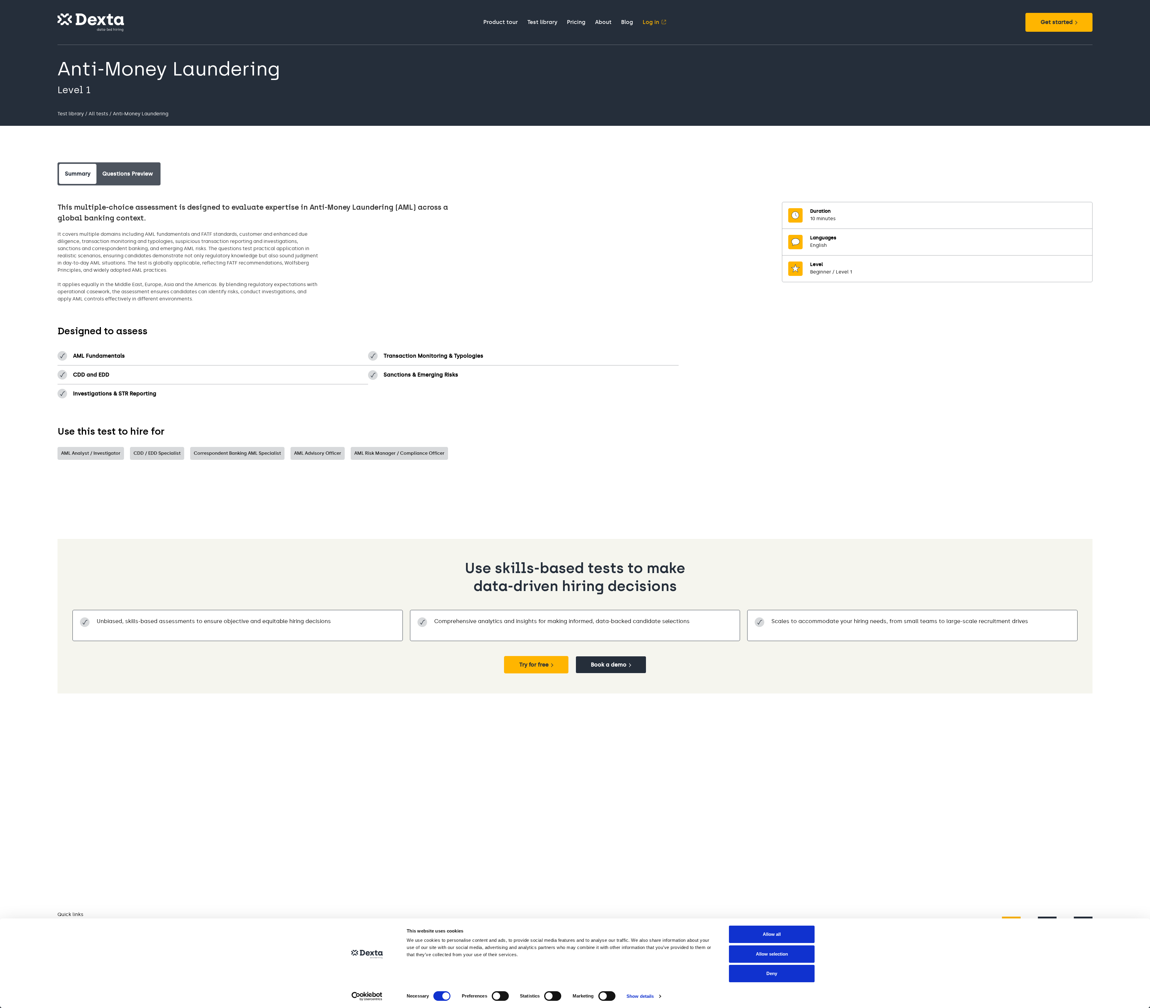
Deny (771, 973)
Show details (640, 996)
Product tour (500, 22)
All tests (98, 114)
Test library (542, 22)
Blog (627, 22)
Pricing (576, 22)
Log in (651, 22)
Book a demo (609, 664)
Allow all (772, 934)
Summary (77, 173)
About (603, 22)
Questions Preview (127, 173)
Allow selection (772, 953)
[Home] (91, 22)
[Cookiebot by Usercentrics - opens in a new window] (367, 996)
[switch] (500, 996)
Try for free (534, 664)
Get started (1057, 22)
